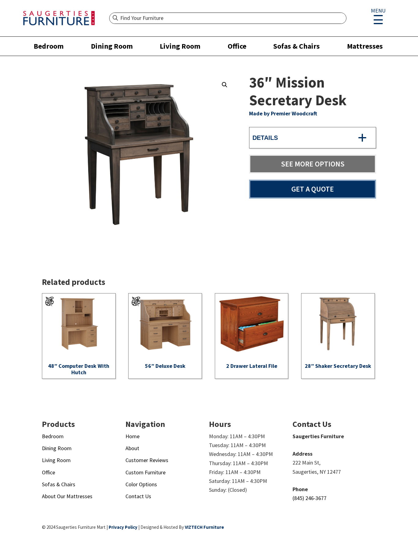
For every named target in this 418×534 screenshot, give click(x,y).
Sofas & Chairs (296, 46)
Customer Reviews (146, 460)
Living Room (180, 46)
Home (132, 436)
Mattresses (365, 46)
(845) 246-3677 (310, 498)
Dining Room (112, 46)
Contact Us (138, 496)
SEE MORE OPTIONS (313, 164)
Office (237, 46)
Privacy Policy (123, 527)
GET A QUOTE (312, 189)
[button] (224, 84)
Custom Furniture (145, 472)
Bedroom (49, 46)
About (132, 448)
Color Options (141, 484)
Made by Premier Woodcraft (283, 113)
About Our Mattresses (67, 496)
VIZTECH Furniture (204, 527)
